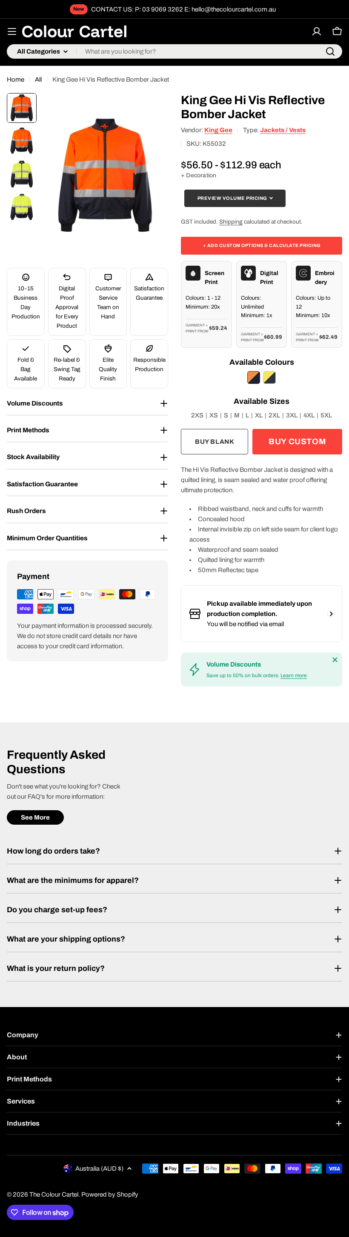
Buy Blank (214, 441)
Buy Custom (297, 441)
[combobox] (174, 51)
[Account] (317, 31)
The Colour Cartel (53, 1194)
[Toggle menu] (12, 31)
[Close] (335, 660)
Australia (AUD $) (99, 1168)
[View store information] (331, 614)
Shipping (231, 221)
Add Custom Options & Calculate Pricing (261, 245)
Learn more (293, 675)
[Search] (330, 51)
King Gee (218, 130)
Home (15, 79)
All (38, 79)
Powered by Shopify (109, 1194)
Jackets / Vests (283, 130)
